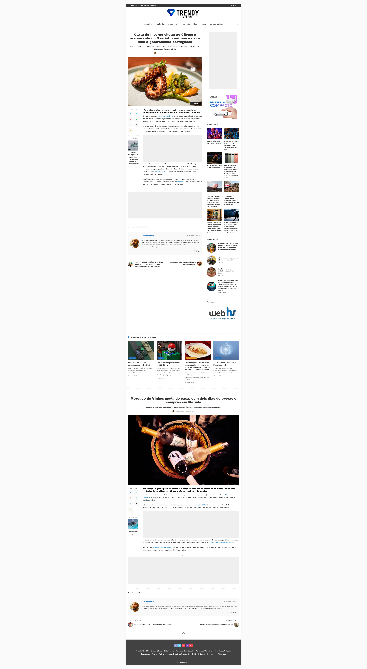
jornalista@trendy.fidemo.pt (148, 5)
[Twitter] (231, 5)
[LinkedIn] (130, 125)
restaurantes (141, 227)
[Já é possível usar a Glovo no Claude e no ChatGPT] (211, 260)
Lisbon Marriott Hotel (165, 116)
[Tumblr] (136, 125)
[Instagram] (236, 5)
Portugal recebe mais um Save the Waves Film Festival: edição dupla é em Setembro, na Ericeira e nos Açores (133, 159)
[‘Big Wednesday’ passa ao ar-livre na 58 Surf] (214, 158)
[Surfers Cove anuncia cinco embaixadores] (133, 524)
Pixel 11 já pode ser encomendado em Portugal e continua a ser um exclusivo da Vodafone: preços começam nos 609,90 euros (231, 171)
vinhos (139, 592)
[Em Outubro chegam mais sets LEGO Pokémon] (169, 350)
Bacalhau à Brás (160, 172)
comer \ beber (191, 358)
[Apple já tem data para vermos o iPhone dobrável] (226, 350)
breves (132, 358)
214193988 (133, 5)
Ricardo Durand (161, 52)
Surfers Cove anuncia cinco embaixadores (133, 533)
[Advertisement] (172, 148)
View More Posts (193, 235)
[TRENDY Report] (183, 14)
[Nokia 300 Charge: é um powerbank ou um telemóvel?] (141, 350)
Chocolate (180, 182)
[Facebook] (229, 5)
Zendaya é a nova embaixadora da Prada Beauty (226, 271)
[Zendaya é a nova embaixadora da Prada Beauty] (211, 272)
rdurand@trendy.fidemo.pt (149, 247)
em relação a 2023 (199, 505)
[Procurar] (238, 24)
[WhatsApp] (136, 119)
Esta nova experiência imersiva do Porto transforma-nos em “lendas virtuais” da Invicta (231, 145)
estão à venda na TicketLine (162, 547)
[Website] (192, 251)
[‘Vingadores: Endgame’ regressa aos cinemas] (214, 133)
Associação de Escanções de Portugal (221, 542)
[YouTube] (238, 5)
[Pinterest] (233, 5)
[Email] (130, 130)
